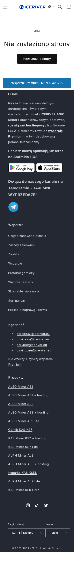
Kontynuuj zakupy (37, 59)
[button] (5, 6)
